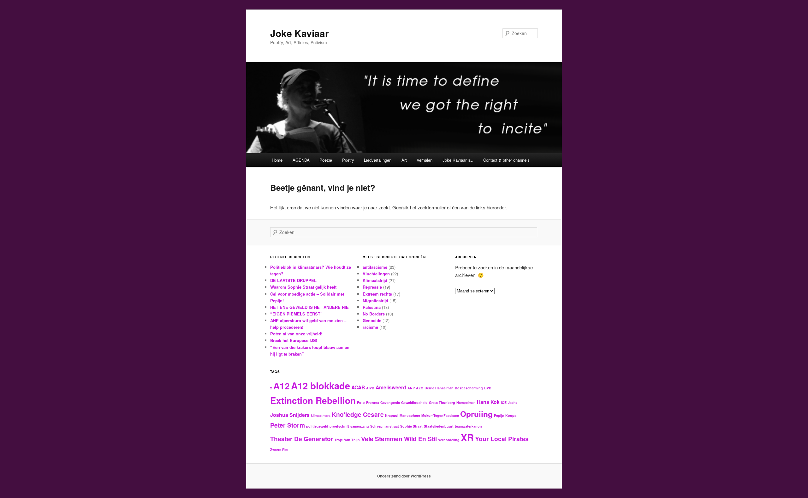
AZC (419, 388)
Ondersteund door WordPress (404, 476)
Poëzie (325, 160)
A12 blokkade (320, 385)
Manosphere (410, 415)
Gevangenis (390, 402)
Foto (361, 402)
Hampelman (466, 402)
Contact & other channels (506, 160)
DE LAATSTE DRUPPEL (293, 280)
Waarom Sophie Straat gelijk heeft (303, 287)
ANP (411, 388)
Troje (339, 439)
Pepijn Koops (505, 415)
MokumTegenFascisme (440, 415)
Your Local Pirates (502, 438)
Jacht (512, 402)
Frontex (372, 402)
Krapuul (391, 415)
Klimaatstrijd (375, 280)
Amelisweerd (391, 387)
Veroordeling (449, 439)
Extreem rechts (377, 294)
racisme (370, 327)
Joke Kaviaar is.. (458, 160)
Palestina (372, 307)
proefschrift (339, 426)
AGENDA (301, 160)
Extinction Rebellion (313, 400)
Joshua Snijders (290, 414)
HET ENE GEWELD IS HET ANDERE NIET (310, 307)
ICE (504, 402)
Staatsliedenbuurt (439, 426)
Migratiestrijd (375, 300)
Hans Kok (488, 401)
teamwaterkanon (468, 426)
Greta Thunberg (442, 402)
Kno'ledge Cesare (358, 414)
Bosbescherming (469, 388)
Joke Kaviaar (299, 33)
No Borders (374, 314)
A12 (281, 386)
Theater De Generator (301, 438)
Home (277, 160)
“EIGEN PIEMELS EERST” (296, 314)
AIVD (370, 388)
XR (467, 437)
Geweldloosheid (414, 402)
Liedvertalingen (377, 160)
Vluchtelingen (376, 274)
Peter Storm (287, 425)
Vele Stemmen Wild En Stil (399, 438)
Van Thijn (352, 439)
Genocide (372, 320)
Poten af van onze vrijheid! (296, 334)
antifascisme (375, 267)
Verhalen (424, 160)
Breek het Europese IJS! (293, 340)
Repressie (372, 287)
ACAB (358, 387)
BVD (487, 388)
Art (404, 160)
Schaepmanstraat (384, 426)
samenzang (359, 426)
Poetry (348, 160)
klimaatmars (320, 415)
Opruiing (476, 413)
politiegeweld (317, 426)
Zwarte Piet (279, 449)
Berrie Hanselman (439, 388)
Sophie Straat (411, 426)
